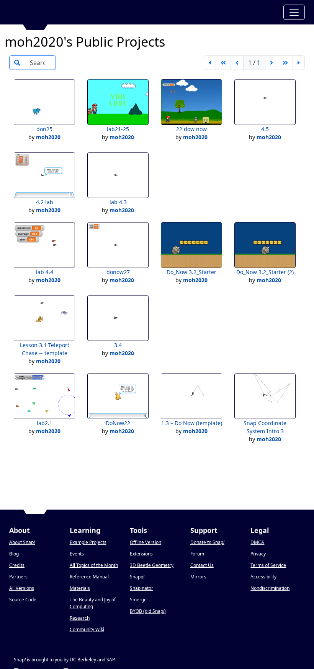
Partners (18, 576)
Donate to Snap (207, 542)
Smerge (138, 599)
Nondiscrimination (269, 588)
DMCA (257, 542)
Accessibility (263, 576)
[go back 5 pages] (223, 62)
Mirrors (198, 576)
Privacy (258, 553)
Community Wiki (87, 629)
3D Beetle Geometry (151, 565)
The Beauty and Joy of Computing (93, 603)
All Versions (21, 588)
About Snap (22, 542)
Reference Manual (89, 576)
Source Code (22, 599)
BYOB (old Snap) (148, 611)
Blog (14, 553)
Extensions (141, 553)
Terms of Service (268, 565)
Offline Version (145, 542)
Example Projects (88, 542)
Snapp (137, 576)
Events (77, 553)
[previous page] (237, 62)
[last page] (299, 62)
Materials (80, 588)
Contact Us (202, 565)
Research (80, 618)
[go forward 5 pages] (285, 62)
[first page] (210, 62)
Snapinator (141, 588)
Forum (197, 553)
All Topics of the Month (94, 565)
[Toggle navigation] (294, 12)
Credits (17, 565)
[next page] (271, 62)
